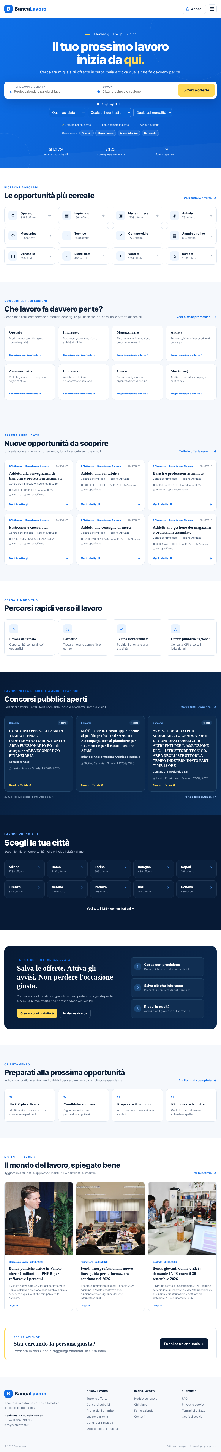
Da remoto (150, 133)
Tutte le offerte (97, 1398)
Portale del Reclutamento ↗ (201, 796)
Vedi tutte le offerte (200, 198)
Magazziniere (106, 133)
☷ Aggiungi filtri (110, 104)
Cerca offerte (196, 90)
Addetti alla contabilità (100, 473)
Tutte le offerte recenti (198, 451)
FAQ (185, 1398)
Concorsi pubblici (98, 1404)
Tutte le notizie (203, 1173)
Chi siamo (140, 1404)
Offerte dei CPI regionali (103, 1428)
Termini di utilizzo (193, 1410)
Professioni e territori (101, 1410)
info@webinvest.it (16, 1425)
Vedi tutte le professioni (197, 317)
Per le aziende (143, 1410)
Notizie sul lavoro (146, 1398)
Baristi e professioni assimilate (178, 473)
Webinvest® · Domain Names (23, 1415)
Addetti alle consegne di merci (106, 527)
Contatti (139, 1416)
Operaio (86, 133)
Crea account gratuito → (37, 1013)
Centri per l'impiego (100, 1422)
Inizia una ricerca (75, 1013)
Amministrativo (129, 133)
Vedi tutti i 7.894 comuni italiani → (110, 908)
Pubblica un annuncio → (184, 1344)
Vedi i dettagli (38, 504)
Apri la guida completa (197, 1080)
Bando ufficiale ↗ (20, 785)
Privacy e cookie (193, 1404)
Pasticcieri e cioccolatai (28, 527)
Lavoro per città (97, 1416)
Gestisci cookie (192, 1416)
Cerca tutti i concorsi (199, 707)
